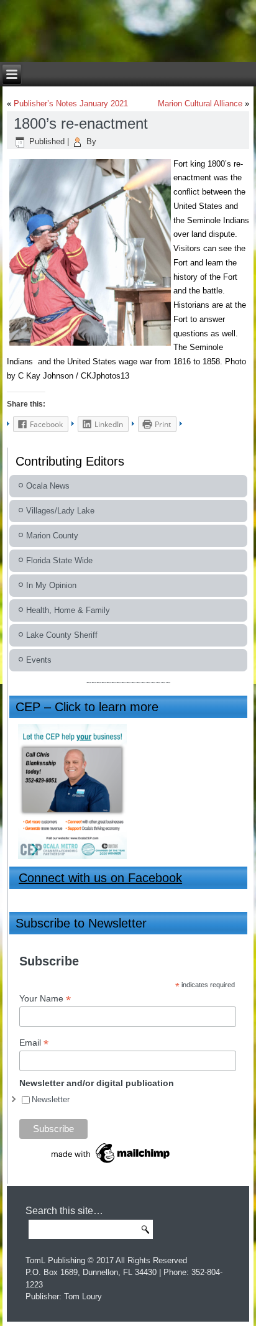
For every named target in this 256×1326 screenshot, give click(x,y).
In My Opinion (51, 585)
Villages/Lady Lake (60, 510)
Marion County (52, 535)
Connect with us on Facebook (100, 878)
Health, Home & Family (68, 610)
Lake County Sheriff (62, 635)
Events (39, 660)
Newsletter (51, 1099)
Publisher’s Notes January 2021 (71, 103)
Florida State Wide (59, 560)
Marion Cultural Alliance (200, 103)
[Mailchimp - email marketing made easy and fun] (111, 1164)
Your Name (45, 999)
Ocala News (48, 485)
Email (33, 1043)
